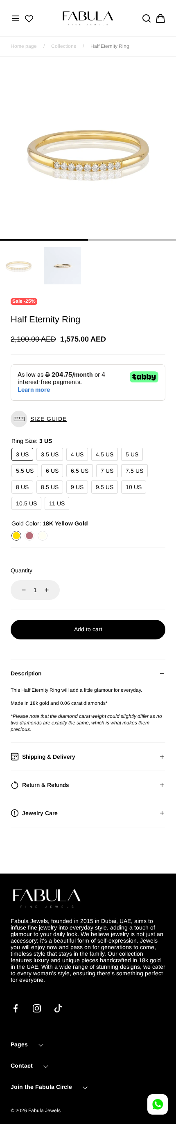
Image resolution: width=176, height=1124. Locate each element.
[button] (15, 18)
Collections (63, 46)
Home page (24, 46)
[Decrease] (19, 590)
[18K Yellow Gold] (16, 536)
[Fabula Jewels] (88, 18)
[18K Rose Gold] (29, 536)
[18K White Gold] (42, 536)
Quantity (21, 570)
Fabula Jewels (44, 1110)
